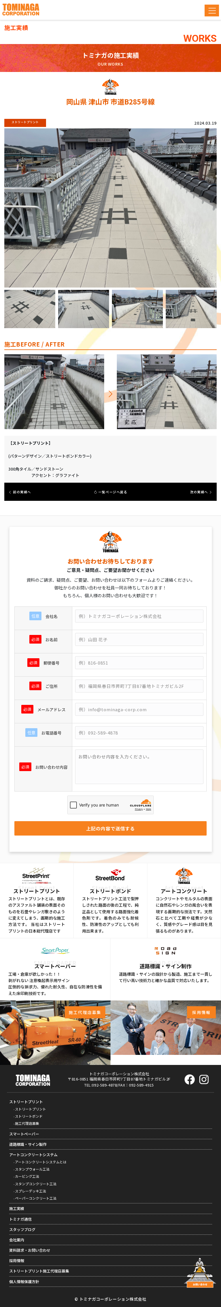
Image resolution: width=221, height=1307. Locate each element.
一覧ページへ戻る (112, 492)
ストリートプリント (26, 1101)
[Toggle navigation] (212, 10)
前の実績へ (21, 492)
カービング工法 (27, 1176)
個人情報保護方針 (24, 1281)
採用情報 (16, 1260)
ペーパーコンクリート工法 (35, 1198)
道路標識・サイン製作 (28, 1144)
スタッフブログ (22, 1229)
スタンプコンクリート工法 (35, 1183)
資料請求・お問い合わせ (29, 1250)
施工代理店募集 (27, 1123)
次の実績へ (199, 492)
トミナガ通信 (20, 1219)
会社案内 (16, 1240)
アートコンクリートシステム (33, 1154)
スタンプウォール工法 (32, 1169)
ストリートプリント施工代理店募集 (39, 1271)
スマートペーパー (24, 1134)
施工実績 (16, 1208)
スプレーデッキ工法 (30, 1190)
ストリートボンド (29, 1116)
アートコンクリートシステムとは (40, 1161)
